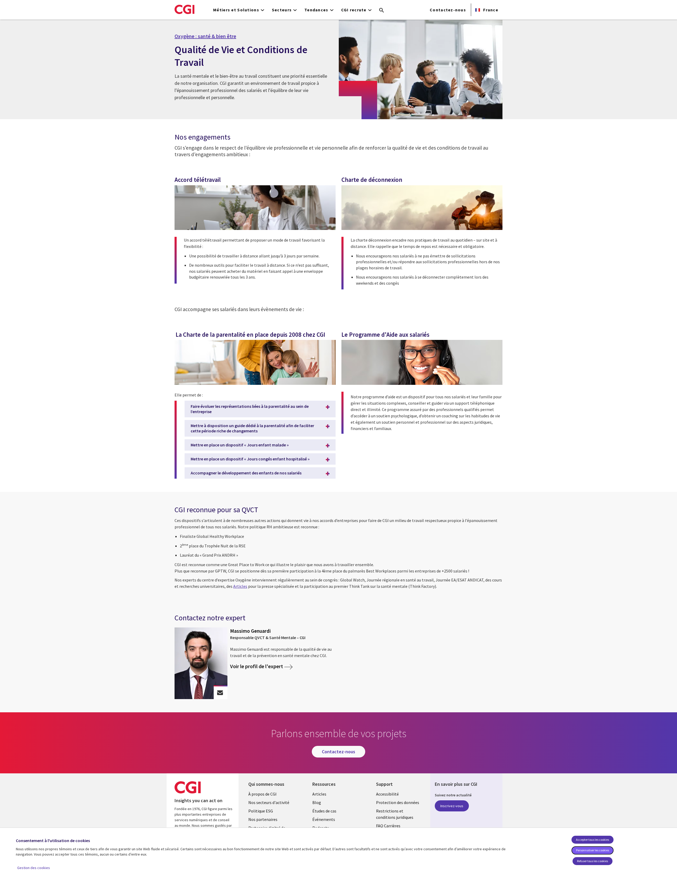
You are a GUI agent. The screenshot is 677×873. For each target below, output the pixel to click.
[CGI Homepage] (184, 9)
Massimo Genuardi (250, 631)
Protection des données (397, 802)
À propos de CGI (262, 794)
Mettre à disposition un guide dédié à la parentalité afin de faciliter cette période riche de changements (252, 428)
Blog (316, 802)
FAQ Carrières (388, 825)
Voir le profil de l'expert (256, 666)
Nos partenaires (262, 819)
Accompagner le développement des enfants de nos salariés (246, 472)
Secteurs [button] (282, 9)
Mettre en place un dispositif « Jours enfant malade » (240, 444)
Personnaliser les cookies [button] (592, 850)
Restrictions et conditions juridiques (394, 814)
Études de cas (324, 811)
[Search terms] (381, 10)
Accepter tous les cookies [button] (592, 840)
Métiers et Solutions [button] (236, 9)
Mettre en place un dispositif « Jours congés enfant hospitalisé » (250, 458)
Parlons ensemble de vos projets (220, 692)
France (490, 9)
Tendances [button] (316, 9)
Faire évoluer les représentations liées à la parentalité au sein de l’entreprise (250, 409)
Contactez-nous (448, 9)
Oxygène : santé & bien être (205, 36)
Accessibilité (387, 794)
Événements (323, 819)
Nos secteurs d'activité (268, 802)
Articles (319, 794)
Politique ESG (260, 811)
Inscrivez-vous (451, 805)
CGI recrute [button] (354, 9)
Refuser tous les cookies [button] (592, 861)
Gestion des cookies (33, 867)
